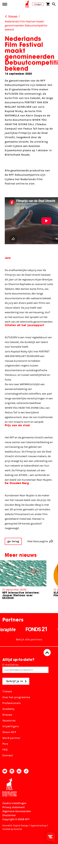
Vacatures (9, 720)
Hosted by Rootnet (12, 829)
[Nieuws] (6, 16)
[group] (23, 581)
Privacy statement (13, 807)
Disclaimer (9, 815)
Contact (7, 755)
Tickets (7, 691)
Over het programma (16, 697)
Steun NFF (9, 732)
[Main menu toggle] (4, 4)
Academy (8, 709)
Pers (5, 743)
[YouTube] (4, 771)
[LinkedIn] (19, 771)
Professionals (11, 703)
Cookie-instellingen (14, 803)
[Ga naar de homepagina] (27, 4)
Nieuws (7, 714)
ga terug (13, 541)
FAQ (5, 749)
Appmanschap (38, 825)
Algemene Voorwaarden (16, 811)
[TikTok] (26, 771)
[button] (53, 582)
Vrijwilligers (10, 726)
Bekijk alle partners (29, 639)
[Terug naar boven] (47, 652)
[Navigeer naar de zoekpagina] (54, 4)
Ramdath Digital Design (15, 825)
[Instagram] (12, 771)
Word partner (11, 738)
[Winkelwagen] (48, 4)
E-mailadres (10, 664)
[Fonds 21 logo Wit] (32, 629)
